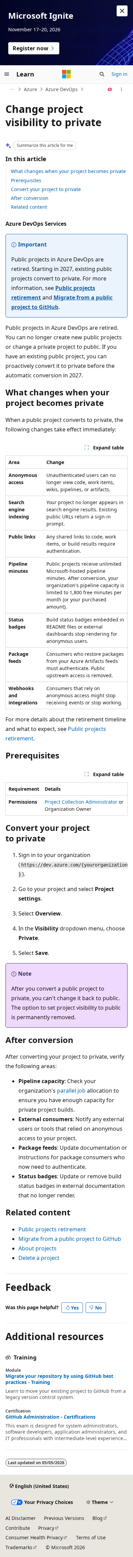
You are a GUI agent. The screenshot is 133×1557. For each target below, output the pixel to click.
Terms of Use (91, 1537)
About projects (37, 1248)
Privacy (46, 1528)
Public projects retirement (52, 1229)
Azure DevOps (61, 89)
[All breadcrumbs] (11, 89)
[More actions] (122, 89)
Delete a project (38, 1258)
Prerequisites (26, 180)
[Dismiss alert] (122, 10)
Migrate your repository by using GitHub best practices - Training (59, 1379)
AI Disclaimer (20, 1518)
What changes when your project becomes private (68, 171)
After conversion (29, 198)
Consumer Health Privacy (34, 1537)
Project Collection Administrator (81, 802)
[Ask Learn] (110, 89)
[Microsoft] (66, 74)
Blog (97, 1518)
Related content (29, 207)
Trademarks (18, 1547)
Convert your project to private (46, 189)
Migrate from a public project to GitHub (69, 1239)
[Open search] (102, 74)
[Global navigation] (7, 74)
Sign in (120, 74)
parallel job (71, 1090)
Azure (30, 89)
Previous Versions (64, 1518)
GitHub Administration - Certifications (50, 1417)
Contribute (17, 1528)
